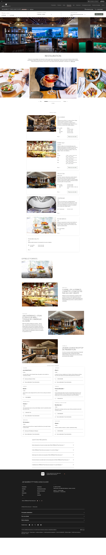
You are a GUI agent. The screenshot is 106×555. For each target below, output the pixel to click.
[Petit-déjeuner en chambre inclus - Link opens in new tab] (37, 269)
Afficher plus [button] (73, 61)
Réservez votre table (72, 136)
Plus (58, 136)
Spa (73, 5)
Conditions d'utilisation (39, 532)
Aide (27, 533)
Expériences (78, 5)
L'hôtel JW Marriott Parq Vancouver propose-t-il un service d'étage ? (45, 450)
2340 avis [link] (31, 9)
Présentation (53, 5)
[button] (93, 1)
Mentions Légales (68, 532)
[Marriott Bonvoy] (102, 1)
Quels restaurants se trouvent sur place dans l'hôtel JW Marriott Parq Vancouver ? (48, 445)
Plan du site (23, 533)
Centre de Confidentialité (60, 532)
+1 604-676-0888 (99, 9)
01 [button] (52, 103)
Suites (64, 5)
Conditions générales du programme (49, 532)
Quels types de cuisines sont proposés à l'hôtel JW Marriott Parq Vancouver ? (47, 454)
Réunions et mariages (96, 5)
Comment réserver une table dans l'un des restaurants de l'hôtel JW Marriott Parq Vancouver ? (50, 459)
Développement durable (86, 5)
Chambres (59, 5)
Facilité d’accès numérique (76, 532)
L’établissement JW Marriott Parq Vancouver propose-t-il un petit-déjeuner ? (47, 464)
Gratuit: (58, 490)
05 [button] (53, 103)
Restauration (69, 5)
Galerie (103, 5)
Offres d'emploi (32, 532)
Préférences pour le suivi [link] (25, 532)
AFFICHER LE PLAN (89, 9)
